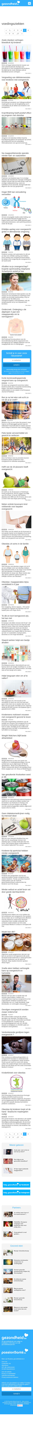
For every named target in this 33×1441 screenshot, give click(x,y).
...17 (17, 33)
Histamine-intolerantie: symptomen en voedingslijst (21, 1261)
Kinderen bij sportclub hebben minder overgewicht (15, 852)
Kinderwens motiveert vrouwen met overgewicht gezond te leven (16, 715)
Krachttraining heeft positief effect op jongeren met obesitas (16, 114)
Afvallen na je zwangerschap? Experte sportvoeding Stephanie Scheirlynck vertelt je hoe (16, 268)
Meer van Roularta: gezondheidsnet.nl (13, 1359)
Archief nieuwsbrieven (8, 1369)
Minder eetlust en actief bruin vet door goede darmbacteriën (16, 890)
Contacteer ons (6, 1363)
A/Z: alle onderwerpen (8, 1367)
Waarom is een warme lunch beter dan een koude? (20, 1309)
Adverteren (5, 1365)
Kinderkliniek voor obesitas (13, 1073)
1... (10, 30)
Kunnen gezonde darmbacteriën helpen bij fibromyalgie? (22, 1271)
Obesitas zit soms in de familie (15, 544)
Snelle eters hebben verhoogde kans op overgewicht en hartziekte (15, 970)
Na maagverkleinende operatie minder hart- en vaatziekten (15, 154)
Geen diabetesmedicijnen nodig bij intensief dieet (16, 814)
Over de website (6, 1372)
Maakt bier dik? (8, 932)
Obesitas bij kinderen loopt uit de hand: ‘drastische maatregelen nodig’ (16, 1111)
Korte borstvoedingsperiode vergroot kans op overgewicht (15, 379)
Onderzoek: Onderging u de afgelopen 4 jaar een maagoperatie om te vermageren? (14, 313)
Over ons (4, 1361)
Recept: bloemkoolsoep (21, 1251)
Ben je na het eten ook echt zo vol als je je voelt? (15, 398)
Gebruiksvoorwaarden (8, 1375)
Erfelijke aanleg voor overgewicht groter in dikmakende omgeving (16, 230)
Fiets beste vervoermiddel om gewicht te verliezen (15, 434)
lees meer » (28, 73)
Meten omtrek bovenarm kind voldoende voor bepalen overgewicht (14, 506)
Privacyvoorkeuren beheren (10, 1377)
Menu (29, 3)
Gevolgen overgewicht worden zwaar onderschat (15, 1010)
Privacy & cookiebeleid (8, 1373)
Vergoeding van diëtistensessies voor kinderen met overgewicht (16, 78)
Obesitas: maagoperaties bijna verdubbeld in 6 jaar (15, 583)
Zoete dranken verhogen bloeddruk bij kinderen (12, 41)
